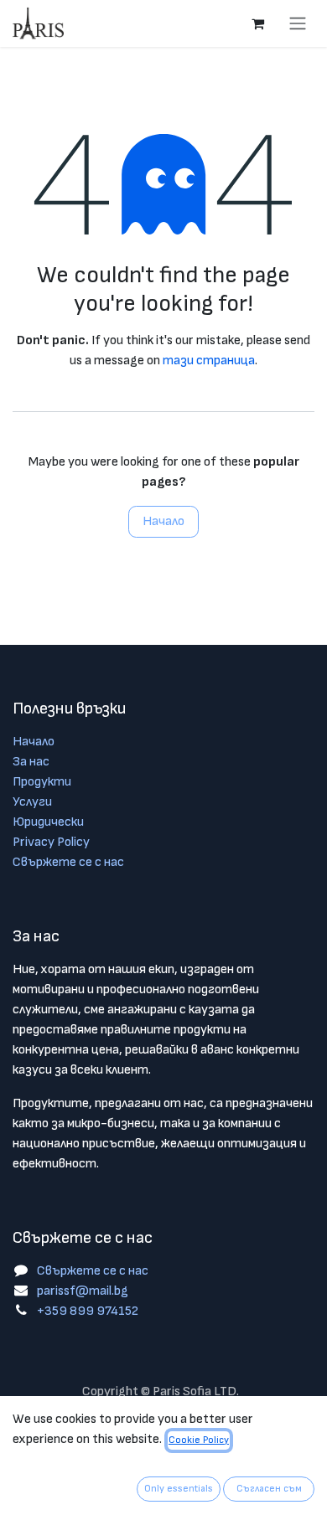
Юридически (48, 822)
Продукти (42, 782)
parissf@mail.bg (82, 1291)
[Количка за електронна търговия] (257, 23)
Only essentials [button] (178, 1488)
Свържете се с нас (68, 862)
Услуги (32, 802)
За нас (31, 762)
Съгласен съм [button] (269, 1488)
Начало (163, 521)
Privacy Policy (51, 842)
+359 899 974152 (87, 1311)
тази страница (209, 360)
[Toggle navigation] (297, 23)
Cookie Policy (199, 1440)
